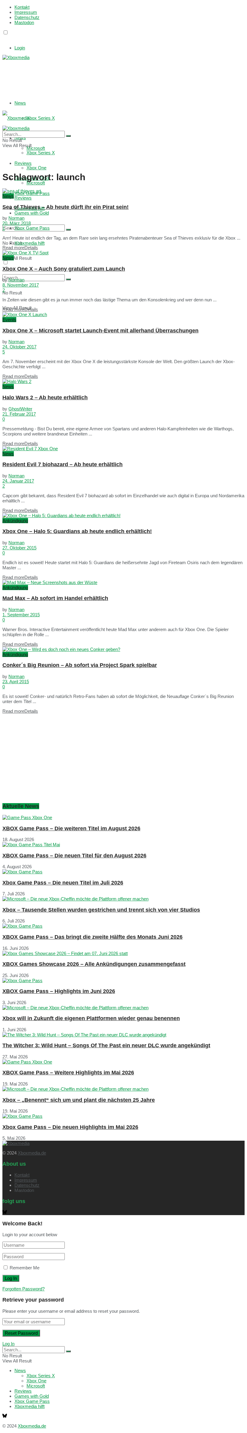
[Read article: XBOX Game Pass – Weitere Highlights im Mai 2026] (123, 1061)
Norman (16, 218)
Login (19, 47)
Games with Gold (31, 212)
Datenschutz (26, 17)
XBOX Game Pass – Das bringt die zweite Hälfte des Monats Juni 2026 (92, 937)
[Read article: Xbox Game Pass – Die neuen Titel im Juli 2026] (123, 871)
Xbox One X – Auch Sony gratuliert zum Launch (63, 269)
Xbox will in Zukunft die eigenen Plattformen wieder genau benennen (91, 1018)
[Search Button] (68, 230)
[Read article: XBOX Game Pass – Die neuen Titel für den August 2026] (123, 844)
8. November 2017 (20, 285)
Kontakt (22, 7)
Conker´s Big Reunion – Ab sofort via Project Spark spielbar (79, 665)
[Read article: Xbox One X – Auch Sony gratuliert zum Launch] (123, 252)
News (20, 102)
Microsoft (36, 182)
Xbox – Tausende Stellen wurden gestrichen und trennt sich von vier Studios (101, 910)
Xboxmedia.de (32, 1152)
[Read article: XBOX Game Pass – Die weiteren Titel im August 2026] (123, 817)
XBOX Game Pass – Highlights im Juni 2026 (58, 991)
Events (9, 319)
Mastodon (24, 22)
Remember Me (24, 1267)
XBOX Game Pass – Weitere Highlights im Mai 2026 (68, 1073)
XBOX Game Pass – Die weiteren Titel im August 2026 (71, 828)
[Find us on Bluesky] (4, 38)
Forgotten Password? (23, 1288)
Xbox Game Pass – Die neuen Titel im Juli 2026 (62, 883)
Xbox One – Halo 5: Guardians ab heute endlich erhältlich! (77, 531)
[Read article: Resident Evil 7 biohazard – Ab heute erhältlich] (123, 448)
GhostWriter (20, 408)
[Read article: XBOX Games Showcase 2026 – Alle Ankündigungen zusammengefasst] (123, 953)
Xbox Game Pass (32, 228)
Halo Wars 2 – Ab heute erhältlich (45, 397)
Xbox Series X (41, 118)
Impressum (25, 12)
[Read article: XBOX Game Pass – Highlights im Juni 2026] (123, 980)
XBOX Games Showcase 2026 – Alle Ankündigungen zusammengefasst (94, 964)
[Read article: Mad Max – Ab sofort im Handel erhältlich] (123, 582)
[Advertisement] (92, 75)
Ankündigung (15, 520)
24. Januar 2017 (18, 480)
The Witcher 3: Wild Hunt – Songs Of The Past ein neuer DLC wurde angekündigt (106, 1045)
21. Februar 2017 (19, 413)
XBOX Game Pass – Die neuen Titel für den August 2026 (74, 856)
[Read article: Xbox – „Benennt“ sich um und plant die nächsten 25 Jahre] (123, 1089)
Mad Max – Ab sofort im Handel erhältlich (55, 598)
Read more (20, 247)
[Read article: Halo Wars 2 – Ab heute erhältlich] (123, 381)
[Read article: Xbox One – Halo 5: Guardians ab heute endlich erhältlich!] (123, 515)
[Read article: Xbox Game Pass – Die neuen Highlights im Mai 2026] (123, 1116)
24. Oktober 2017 (19, 346)
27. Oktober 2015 (19, 547)
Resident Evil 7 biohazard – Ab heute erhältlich (62, 464)
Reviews (23, 197)
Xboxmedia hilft (29, 243)
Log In (8, 1343)
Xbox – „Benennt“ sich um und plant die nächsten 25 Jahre (78, 1100)
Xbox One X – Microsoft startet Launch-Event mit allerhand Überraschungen (100, 331)
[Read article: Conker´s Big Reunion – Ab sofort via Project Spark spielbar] (123, 649)
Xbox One (36, 167)
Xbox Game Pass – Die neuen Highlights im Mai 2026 (70, 1127)
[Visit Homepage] (16, 57)
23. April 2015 (15, 681)
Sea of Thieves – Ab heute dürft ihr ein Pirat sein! (65, 207)
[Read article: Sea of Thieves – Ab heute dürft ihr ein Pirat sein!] (123, 190)
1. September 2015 (21, 614)
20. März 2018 (16, 223)
